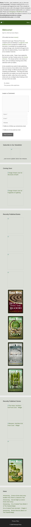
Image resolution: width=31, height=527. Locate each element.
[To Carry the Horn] (15, 380)
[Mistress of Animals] (15, 262)
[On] (15, 226)
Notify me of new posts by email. (12, 130)
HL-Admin (6, 83)
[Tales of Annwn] (15, 470)
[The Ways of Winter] (15, 354)
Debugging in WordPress (16, 11)
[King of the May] (15, 328)
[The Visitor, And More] (15, 413)
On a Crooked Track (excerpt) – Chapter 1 (15, 508)
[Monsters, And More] (15, 430)
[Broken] (15, 244)
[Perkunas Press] (2, 22)
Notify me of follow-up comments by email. (15, 126)
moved (16, 37)
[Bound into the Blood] (15, 301)
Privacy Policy (15, 521)
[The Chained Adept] (15, 279)
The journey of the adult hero (11, 85)
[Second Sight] (15, 448)
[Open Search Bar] (21, 22)
